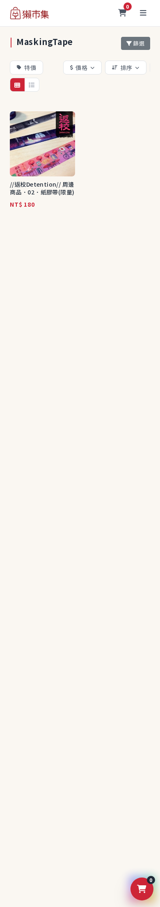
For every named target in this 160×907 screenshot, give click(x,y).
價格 (81, 67)
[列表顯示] (32, 84)
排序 (127, 67)
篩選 (139, 43)
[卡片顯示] (17, 84)
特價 (30, 67)
